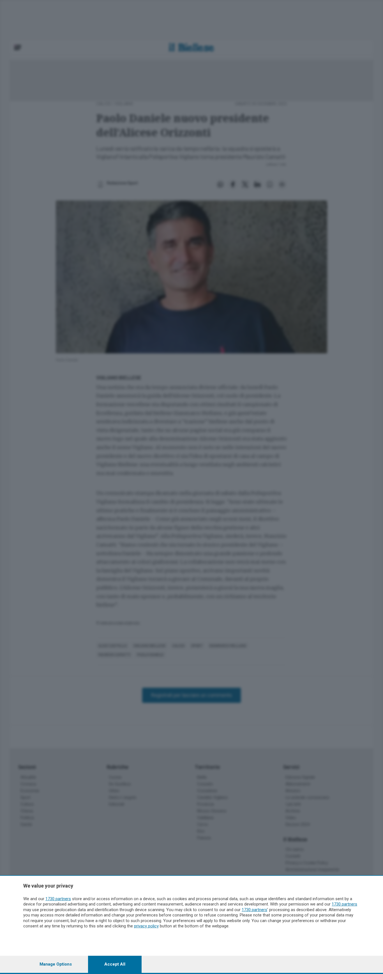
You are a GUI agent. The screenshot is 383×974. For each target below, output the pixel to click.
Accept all (114, 964)
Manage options (56, 964)
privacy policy (146, 926)
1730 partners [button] (58, 898)
